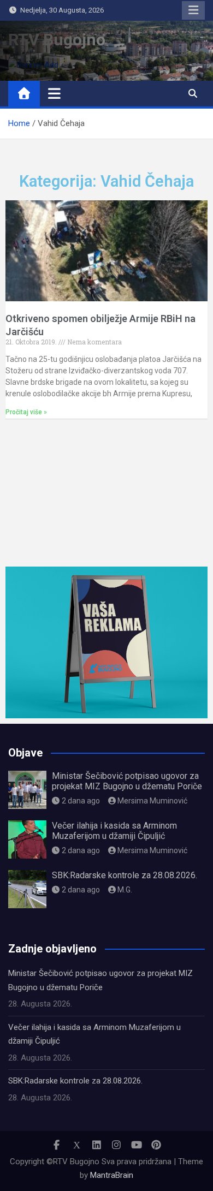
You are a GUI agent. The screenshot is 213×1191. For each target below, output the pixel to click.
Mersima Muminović (152, 800)
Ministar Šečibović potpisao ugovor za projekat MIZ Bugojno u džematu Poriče (127, 781)
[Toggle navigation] (54, 93)
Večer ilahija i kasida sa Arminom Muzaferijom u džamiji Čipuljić (114, 830)
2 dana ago (81, 800)
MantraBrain (111, 1175)
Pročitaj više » (26, 412)
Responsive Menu (193, 10)
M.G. (124, 889)
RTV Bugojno (56, 39)
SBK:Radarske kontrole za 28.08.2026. (124, 875)
